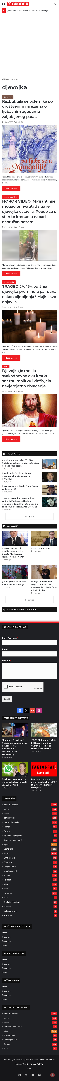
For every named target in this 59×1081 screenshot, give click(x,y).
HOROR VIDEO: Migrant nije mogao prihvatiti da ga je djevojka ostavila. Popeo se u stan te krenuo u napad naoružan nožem (29, 211)
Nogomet (8, 893)
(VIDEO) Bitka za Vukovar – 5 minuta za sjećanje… (28, 10)
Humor (7, 827)
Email (6, 649)
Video (6, 809)
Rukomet (8, 915)
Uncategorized (10, 871)
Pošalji (7, 699)
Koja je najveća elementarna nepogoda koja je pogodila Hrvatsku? (16, 476)
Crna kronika (9, 282)
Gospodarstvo (10, 867)
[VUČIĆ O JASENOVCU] (44, 538)
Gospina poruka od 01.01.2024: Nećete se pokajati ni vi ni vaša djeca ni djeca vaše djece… (20, 463)
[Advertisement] (29, 46)
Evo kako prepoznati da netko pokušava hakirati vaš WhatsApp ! (14, 782)
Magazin (7, 813)
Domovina (8, 97)
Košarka (7, 906)
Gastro (7, 831)
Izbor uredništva (10, 197)
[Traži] (55, 5)
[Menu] (3, 5)
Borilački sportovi (11, 902)
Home (6, 79)
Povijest (7, 880)
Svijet (6, 853)
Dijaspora (8, 862)
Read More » (11, 188)
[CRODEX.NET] (18, 4)
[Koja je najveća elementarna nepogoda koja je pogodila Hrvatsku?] (49, 477)
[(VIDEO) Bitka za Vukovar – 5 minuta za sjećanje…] (15, 572)
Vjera (6, 366)
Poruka (6, 660)
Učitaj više (29, 516)
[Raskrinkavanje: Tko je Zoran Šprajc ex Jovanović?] (49, 490)
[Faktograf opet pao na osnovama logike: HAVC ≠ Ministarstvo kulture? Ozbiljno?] (44, 769)
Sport (6, 889)
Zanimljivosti (9, 818)
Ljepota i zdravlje (11, 822)
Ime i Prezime (10, 638)
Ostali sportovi (10, 911)
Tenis (6, 897)
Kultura (7, 875)
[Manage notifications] (52, 1075)
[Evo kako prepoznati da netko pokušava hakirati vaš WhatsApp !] (15, 769)
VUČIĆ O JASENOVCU (41, 548)
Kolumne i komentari (13, 836)
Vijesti (6, 844)
